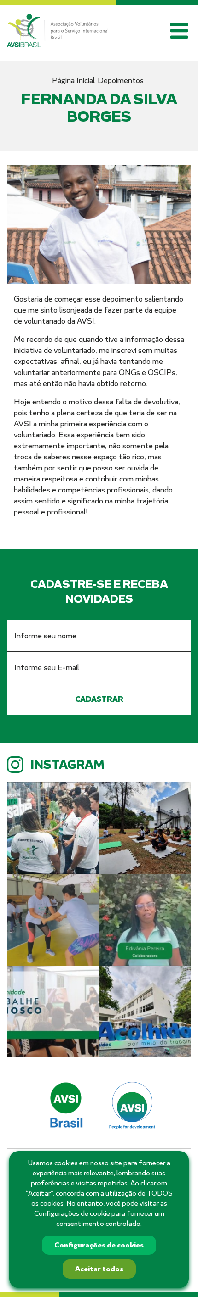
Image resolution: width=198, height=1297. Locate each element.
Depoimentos (121, 80)
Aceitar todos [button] (99, 1269)
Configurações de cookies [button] (99, 1245)
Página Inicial (73, 80)
